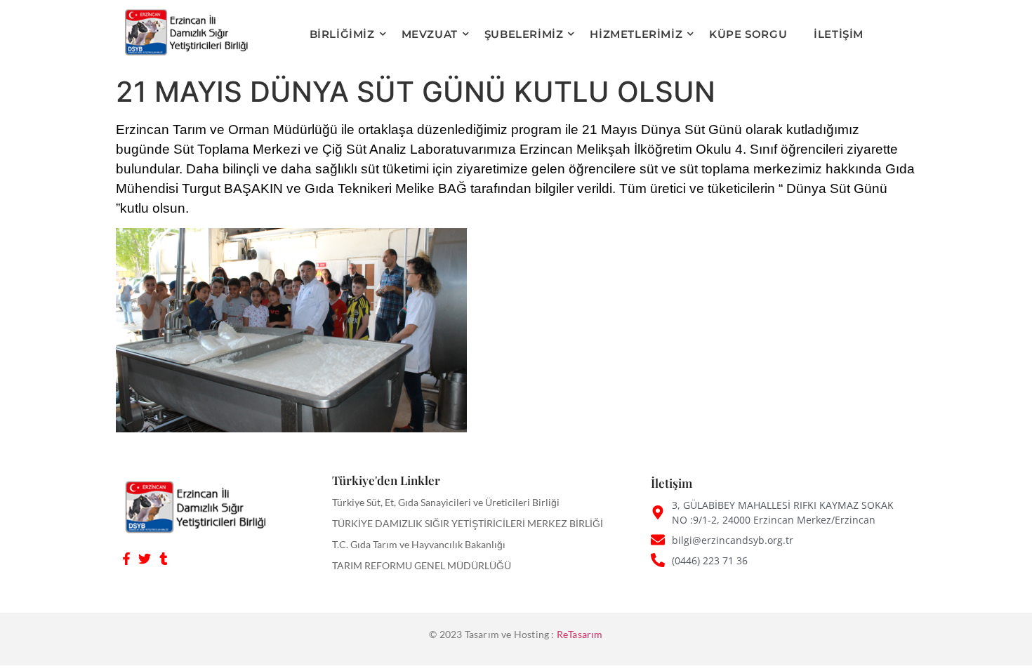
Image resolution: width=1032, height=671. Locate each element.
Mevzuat (430, 34)
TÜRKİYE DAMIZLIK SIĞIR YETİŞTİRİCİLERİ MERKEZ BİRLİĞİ (467, 523)
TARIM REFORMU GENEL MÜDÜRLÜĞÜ (421, 565)
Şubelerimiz (524, 34)
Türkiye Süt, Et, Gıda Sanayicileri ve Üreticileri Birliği (446, 502)
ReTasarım (580, 634)
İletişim (839, 34)
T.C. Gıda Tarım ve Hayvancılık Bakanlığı (418, 544)
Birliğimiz (342, 34)
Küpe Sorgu (748, 34)
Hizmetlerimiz (636, 34)
